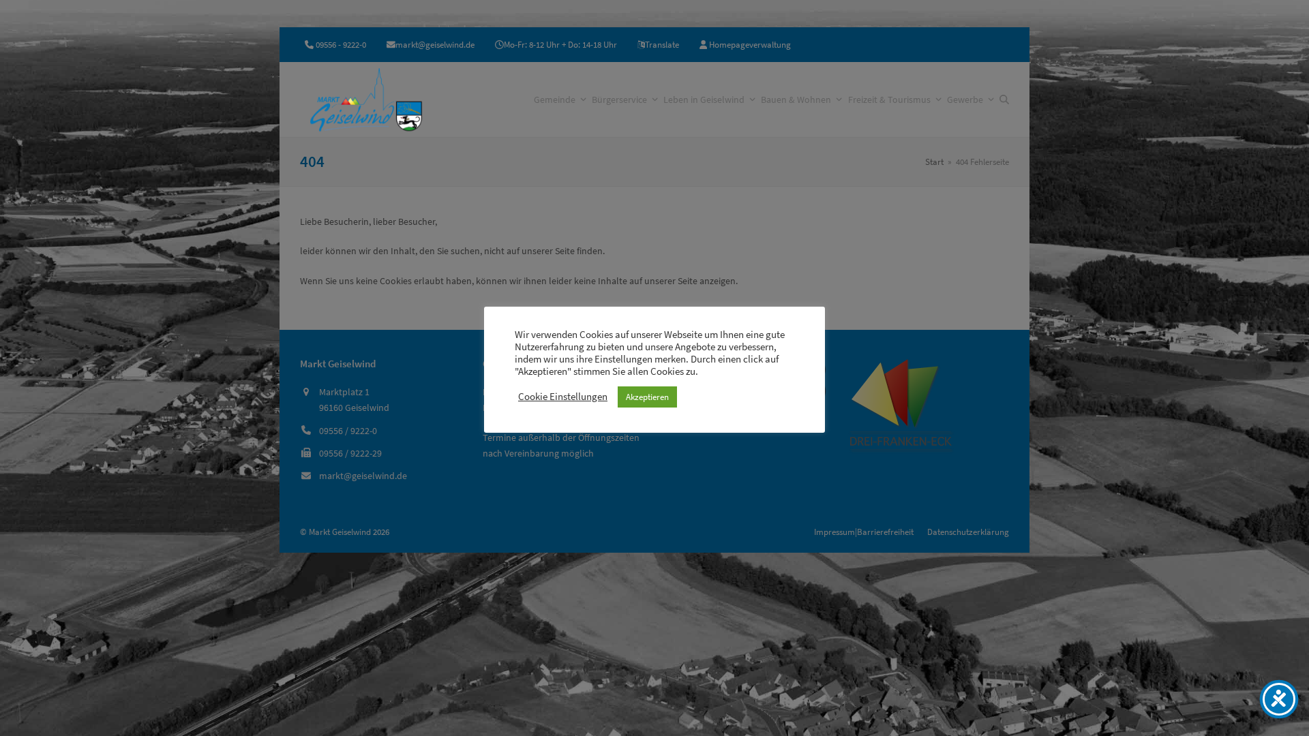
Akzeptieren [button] (647, 397)
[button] (1004, 99)
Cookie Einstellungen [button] (562, 396)
